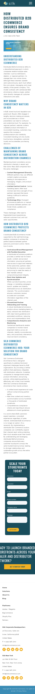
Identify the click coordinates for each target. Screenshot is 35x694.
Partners (5, 620)
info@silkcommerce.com (11, 645)
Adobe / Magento (8, 609)
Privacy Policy (21, 691)
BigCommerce (7, 613)
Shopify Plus (6, 616)
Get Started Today (17, 567)
